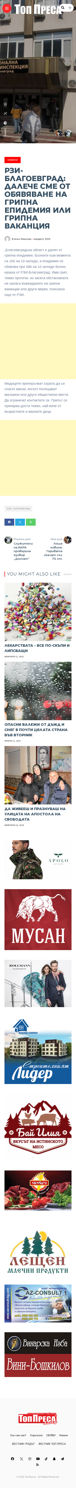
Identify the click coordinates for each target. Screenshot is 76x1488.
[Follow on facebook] (13, 1459)
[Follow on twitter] (21, 1459)
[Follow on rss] (38, 1464)
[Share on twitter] (20, 522)
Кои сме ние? (18, 1435)
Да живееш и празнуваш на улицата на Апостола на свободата (35, 814)
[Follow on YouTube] (38, 1459)
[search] (62, 8)
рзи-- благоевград (18, 509)
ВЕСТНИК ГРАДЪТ (23, 1443)
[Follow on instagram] (30, 1459)
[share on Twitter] (5, 113)
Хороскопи (36, 1435)
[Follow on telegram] (63, 1459)
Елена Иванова (22, 239)
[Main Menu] (7, 8)
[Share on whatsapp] (31, 522)
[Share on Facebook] (9, 522)
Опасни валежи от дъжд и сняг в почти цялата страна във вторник (36, 729)
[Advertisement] (38, 341)
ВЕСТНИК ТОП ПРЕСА (52, 1443)
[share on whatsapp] (5, 104)
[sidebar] (70, 8)
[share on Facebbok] (5, 123)
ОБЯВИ (50, 1435)
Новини (12, 160)
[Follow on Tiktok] (47, 1459)
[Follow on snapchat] (55, 1459)
